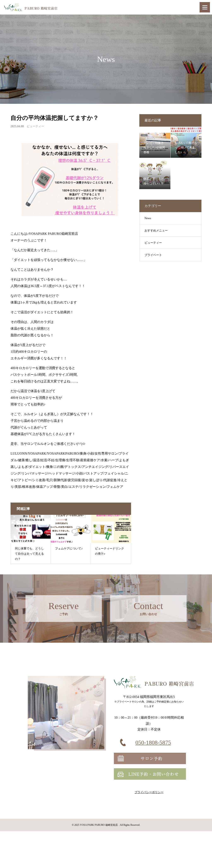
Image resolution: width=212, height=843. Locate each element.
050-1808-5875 (153, 742)
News (148, 218)
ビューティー (35, 126)
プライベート (153, 255)
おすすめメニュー (156, 230)
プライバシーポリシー (149, 792)
